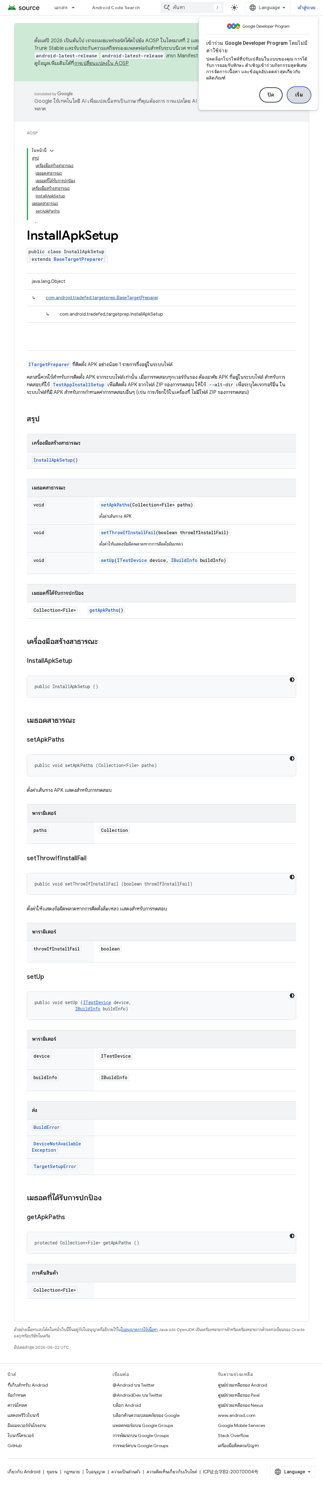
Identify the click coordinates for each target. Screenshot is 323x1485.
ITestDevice (132, 560)
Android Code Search (116, 7)
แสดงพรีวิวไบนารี (23, 1415)
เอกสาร (61, 7)
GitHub (15, 1445)
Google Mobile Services (241, 1425)
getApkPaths (103, 610)
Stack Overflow (233, 1435)
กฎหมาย (72, 1471)
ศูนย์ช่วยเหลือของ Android (242, 1385)
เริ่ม (299, 95)
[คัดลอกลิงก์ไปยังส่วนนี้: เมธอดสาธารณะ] (81, 721)
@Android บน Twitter (134, 1385)
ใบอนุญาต (95, 1471)
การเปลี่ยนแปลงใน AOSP (101, 63)
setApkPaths (115, 505)
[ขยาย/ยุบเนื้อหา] (52, 151)
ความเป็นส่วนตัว (125, 1471)
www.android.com (236, 1415)
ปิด (270, 95)
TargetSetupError (54, 1166)
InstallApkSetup (53, 460)
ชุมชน (52, 1471)
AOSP (32, 133)
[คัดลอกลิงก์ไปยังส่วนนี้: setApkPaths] (70, 740)
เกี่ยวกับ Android (24, 1471)
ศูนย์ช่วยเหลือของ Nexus (240, 1405)
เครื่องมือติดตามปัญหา (238, 1445)
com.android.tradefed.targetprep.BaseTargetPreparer (102, 298)
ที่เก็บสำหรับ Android (28, 1385)
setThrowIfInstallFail (128, 532)
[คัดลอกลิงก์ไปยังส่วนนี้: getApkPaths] (71, 1217)
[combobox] (192, 7)
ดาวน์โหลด (17, 1405)
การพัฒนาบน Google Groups (141, 1435)
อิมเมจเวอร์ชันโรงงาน (27, 1425)
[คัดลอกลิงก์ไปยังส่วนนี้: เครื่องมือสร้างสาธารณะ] (104, 642)
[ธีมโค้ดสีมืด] (292, 679)
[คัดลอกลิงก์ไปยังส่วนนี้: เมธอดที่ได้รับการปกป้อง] (108, 1198)
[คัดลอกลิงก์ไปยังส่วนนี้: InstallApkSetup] (78, 661)
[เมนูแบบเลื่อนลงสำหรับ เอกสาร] (76, 7)
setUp (108, 560)
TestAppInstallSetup (78, 385)
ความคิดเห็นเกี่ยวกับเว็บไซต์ (172, 1471)
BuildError (46, 1127)
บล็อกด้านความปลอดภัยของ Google (146, 1415)
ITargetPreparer (48, 364)
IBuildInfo (184, 560)
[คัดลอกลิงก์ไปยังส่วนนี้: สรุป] (46, 419)
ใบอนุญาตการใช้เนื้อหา (139, 1329)
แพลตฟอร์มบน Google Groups (143, 1425)
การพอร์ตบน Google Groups (140, 1445)
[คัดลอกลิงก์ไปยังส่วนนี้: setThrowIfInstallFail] (92, 858)
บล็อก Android (127, 1405)
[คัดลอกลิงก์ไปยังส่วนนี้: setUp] (50, 977)
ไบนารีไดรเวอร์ (21, 1435)
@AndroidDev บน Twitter (137, 1395)
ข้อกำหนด (17, 1395)
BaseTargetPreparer (78, 259)
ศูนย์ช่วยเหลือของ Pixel (239, 1395)
